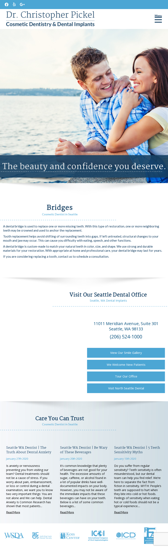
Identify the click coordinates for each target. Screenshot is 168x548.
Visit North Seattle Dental (126, 388)
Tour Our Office (126, 376)
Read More (13, 512)
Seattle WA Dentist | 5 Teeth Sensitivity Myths (137, 450)
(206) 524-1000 (126, 336)
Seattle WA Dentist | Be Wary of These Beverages (83, 450)
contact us (65, 256)
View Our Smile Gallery (126, 353)
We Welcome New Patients (126, 364)
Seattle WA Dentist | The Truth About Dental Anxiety (28, 450)
